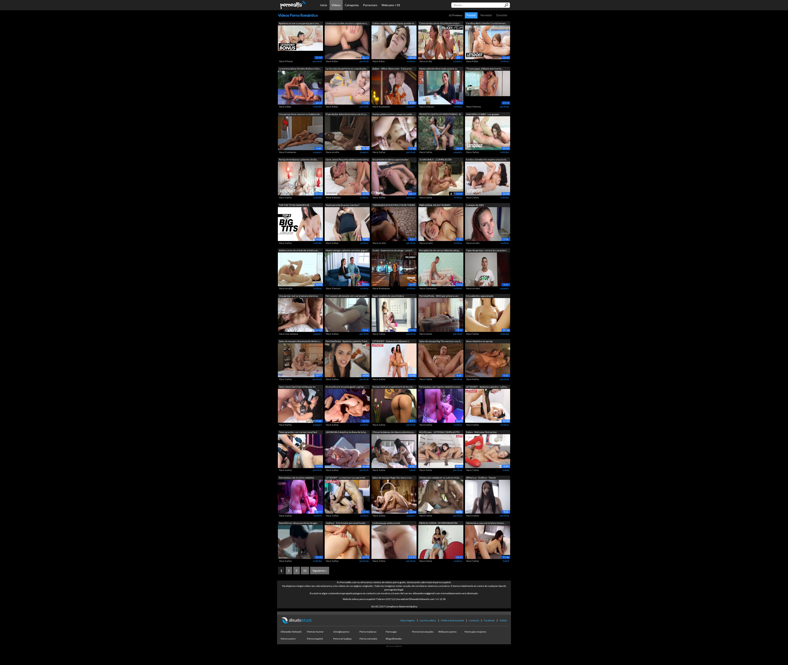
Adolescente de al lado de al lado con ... (299, 250)
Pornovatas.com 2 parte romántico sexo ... (440, 386)
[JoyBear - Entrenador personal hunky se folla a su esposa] (347, 541)
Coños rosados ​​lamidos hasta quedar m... (393, 23)
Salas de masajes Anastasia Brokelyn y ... (300, 341)
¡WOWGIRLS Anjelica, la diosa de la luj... (346, 432)
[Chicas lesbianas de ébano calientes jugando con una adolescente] (394, 450)
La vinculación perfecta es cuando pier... (347, 68)
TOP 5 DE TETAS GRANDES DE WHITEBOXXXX (294, 205)
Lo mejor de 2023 (475, 205)
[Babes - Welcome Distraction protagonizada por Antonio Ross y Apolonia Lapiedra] (487, 450)
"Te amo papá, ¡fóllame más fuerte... (484, 68)
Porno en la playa (342, 638)
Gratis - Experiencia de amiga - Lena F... (392, 250)
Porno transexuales (423, 631)
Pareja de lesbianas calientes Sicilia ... (298, 159)
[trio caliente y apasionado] (487, 314)
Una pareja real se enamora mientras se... (298, 296)
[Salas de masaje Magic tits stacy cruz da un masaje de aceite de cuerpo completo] (394, 496)
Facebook (489, 620)
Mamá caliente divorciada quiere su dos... (438, 69)
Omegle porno (341, 631)
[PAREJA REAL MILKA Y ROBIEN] (440, 223)
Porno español (315, 638)
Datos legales (407, 620)
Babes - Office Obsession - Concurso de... (391, 69)
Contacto (474, 620)
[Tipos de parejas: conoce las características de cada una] (487, 269)
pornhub (317, 61)
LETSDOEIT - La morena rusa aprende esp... (345, 478)
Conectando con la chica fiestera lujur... (439, 23)
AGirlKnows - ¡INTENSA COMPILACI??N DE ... (439, 432)
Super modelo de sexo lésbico (388, 296)
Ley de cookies (428, 620)
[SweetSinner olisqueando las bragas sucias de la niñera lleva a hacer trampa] (300, 541)
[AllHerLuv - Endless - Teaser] (487, 496)
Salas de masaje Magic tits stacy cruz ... (392, 477)
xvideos (411, 61)
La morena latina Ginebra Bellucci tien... (300, 68)
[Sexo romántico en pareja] (487, 360)
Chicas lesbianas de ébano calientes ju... (393, 432)
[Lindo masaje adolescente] (394, 541)
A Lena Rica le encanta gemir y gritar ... (346, 386)
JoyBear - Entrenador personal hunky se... (345, 523)
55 (305, 570)
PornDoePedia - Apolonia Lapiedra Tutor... (347, 341)
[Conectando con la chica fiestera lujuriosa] (440, 41)
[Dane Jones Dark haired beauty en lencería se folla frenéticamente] (300, 405)
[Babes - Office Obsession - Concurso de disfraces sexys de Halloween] (394, 87)
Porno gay (391, 631)
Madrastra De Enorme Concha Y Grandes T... (343, 205)
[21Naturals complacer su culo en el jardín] (440, 496)
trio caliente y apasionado (479, 296)
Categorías (352, 5)
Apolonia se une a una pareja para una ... (299, 23)
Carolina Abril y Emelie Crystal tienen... (486, 23)
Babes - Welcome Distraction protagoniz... (481, 432)
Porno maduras (368, 631)
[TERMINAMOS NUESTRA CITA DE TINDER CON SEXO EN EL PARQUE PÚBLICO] (394, 223)
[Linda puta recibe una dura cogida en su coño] (347, 41)
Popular (471, 15)
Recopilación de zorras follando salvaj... (439, 250)
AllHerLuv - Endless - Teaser (481, 477)
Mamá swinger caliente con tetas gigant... (347, 250)
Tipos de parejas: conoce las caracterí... (486, 250)
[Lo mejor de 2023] (487, 223)
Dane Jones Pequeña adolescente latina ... (347, 160)
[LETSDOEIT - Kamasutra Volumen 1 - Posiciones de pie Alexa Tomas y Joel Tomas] (394, 360)
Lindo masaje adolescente (386, 523)
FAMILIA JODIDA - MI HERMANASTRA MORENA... (438, 523)
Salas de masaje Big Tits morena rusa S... (440, 341)
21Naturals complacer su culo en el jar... (439, 477)
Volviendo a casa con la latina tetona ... (485, 523)
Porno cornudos (368, 638)
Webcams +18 (390, 5)
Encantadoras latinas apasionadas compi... (390, 160)
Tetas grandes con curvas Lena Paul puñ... (298, 432)
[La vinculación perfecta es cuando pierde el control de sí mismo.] (347, 87)
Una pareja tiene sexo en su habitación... (300, 114)
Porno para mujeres (475, 631)
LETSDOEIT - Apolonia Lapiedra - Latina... (487, 386)
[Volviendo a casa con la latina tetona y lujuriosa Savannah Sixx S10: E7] (487, 541)
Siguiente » (320, 570)
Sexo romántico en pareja (479, 341)
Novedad (486, 15)
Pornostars (370, 5)
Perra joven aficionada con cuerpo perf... (347, 296)
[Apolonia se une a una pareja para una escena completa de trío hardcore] (300, 41)
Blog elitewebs (394, 638)
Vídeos (336, 5)
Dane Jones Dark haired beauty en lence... (297, 387)
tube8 (412, 470)
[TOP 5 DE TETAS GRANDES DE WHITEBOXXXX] (300, 223)
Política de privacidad (452, 620)
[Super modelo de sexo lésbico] (394, 314)
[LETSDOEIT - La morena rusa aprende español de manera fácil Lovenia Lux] (347, 496)
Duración (501, 15)
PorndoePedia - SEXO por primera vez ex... (438, 296)
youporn (457, 61)
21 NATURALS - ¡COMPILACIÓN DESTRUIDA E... (435, 160)
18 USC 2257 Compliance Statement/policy (394, 606)
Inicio (323, 5)
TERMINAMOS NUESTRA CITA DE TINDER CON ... (393, 205)
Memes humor (315, 631)
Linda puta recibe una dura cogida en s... (347, 23)
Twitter (503, 620)
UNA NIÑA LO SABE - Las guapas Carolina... (482, 114)
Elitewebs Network (291, 631)
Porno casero (288, 638)
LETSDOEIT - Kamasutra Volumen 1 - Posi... (391, 341)
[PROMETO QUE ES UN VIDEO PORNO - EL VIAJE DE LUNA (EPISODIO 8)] (440, 132)
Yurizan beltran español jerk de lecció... (392, 386)
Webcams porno (447, 631)
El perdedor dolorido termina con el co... (346, 114)
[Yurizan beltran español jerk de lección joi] (394, 405)
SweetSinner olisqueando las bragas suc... (298, 523)
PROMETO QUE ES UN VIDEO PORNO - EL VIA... (440, 114)
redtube (317, 106)
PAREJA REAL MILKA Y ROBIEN (434, 205)
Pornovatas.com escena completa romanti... (296, 478)
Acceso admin (394, 646)
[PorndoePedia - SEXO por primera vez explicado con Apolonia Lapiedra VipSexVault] (440, 314)
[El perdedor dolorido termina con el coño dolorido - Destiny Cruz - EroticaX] (347, 132)
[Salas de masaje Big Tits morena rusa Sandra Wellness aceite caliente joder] (440, 360)
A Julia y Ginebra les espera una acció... (486, 159)
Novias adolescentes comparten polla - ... (393, 114)
